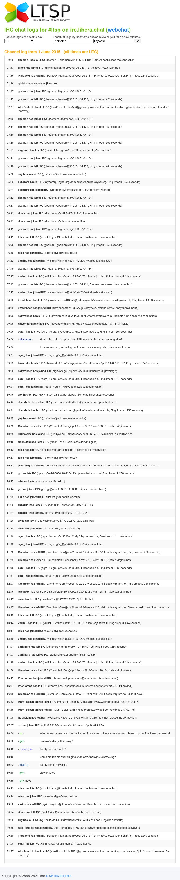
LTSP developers (58, 876)
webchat (118, 29)
